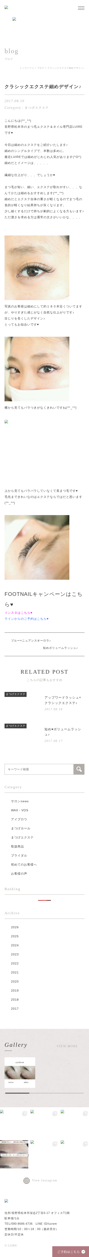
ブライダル (19, 855)
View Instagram (44, 1180)
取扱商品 (17, 846)
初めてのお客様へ (24, 864)
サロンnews (20, 801)
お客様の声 (19, 873)
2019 (15, 990)
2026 (15, 927)
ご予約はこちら (68, 1251)
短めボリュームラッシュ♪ (60, 648)
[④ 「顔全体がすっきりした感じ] (75, 1124)
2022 (15, 963)
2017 (15, 1008)
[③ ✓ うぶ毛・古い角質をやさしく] (14, 1154)
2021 (15, 972)
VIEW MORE (67, 1046)
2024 (15, 945)
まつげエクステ (22, 837)
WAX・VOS (19, 810)
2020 (15, 981)
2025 (15, 936)
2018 (15, 999)
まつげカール (20, 828)
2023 (15, 954)
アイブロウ (19, 819)
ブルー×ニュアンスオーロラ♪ (31, 640)
